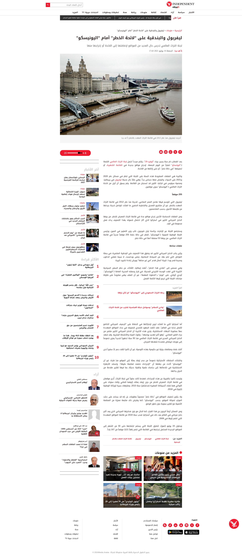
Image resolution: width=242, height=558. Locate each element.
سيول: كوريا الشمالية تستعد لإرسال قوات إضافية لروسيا (73, 194)
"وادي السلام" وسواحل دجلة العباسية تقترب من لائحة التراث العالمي (136, 309)
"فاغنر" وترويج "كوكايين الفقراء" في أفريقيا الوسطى (77, 276)
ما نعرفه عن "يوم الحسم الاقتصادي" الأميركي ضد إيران (74, 235)
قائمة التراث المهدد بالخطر (122, 439)
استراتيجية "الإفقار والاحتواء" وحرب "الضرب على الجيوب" (74, 461)
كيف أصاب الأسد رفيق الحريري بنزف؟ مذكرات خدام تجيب (78, 317)
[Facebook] (197, 525)
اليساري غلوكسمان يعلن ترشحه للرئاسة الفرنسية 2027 (74, 180)
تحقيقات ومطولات (110, 12)
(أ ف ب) (178, 51)
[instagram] (186, 525)
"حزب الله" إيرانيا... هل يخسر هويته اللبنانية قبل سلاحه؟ (78, 286)
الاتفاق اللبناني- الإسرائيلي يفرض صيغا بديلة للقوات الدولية (73, 399)
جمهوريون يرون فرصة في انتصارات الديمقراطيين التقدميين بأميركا (73, 249)
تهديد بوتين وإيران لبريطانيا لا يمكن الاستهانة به (73, 415)
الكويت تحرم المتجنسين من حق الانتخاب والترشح (80, 327)
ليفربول (118, 180)
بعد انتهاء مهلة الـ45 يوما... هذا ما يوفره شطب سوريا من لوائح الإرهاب (78, 337)
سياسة (181, 12)
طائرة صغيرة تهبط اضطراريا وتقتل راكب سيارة (163, 503)
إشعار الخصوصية (151, 525)
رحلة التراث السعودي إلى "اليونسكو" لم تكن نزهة (141, 292)
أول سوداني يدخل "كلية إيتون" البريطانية (80, 266)
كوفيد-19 (149, 162)
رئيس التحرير (153, 529)
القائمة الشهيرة (114, 165)
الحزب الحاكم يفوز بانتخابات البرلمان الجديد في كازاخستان (73, 221)
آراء (172, 12)
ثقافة (153, 12)
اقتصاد (163, 12)
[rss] (165, 525)
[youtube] (181, 525)
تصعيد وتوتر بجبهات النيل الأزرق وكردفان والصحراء (74, 207)
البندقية (177, 442)
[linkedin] (175, 525)
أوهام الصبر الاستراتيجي (76, 382)
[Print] (161, 152)
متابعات (82, 203)
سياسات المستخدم (151, 520)
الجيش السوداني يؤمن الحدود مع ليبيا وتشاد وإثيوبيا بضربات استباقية (77, 347)
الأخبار (191, 12)
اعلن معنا (154, 538)
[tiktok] (170, 525)
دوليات (82, 174)
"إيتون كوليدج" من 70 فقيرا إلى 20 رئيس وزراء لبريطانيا (122, 503)
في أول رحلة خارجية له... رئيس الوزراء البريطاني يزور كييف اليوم (150, 18)
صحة (125, 12)
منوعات (143, 12)
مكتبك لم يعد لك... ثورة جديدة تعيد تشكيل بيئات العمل (123, 476)
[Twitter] (192, 525)
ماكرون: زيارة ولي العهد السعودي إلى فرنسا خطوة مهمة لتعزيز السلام (98, 18)
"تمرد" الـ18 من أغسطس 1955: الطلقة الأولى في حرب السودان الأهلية (73, 431)
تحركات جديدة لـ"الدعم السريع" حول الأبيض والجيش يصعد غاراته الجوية (78, 296)
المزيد (75, 12)
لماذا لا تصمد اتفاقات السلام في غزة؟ (74, 446)
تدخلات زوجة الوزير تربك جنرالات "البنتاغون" (80, 306)
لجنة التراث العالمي (118, 162)
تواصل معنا (153, 533)
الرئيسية (178, 31)
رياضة (133, 12)
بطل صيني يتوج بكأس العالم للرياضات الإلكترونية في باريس (165, 476)
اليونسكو (176, 165)
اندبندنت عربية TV (90, 12)
